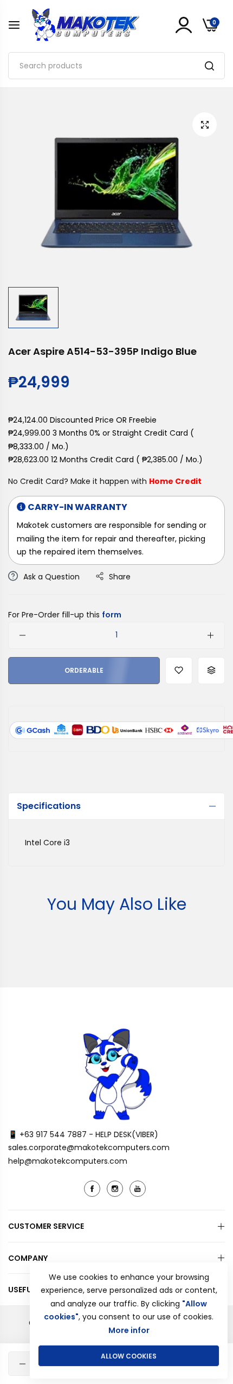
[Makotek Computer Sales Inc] (85, 24)
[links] (93, 1189)
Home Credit (175, 481)
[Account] (184, 25)
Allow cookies (129, 1356)
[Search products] (209, 65)
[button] (178, 670)
